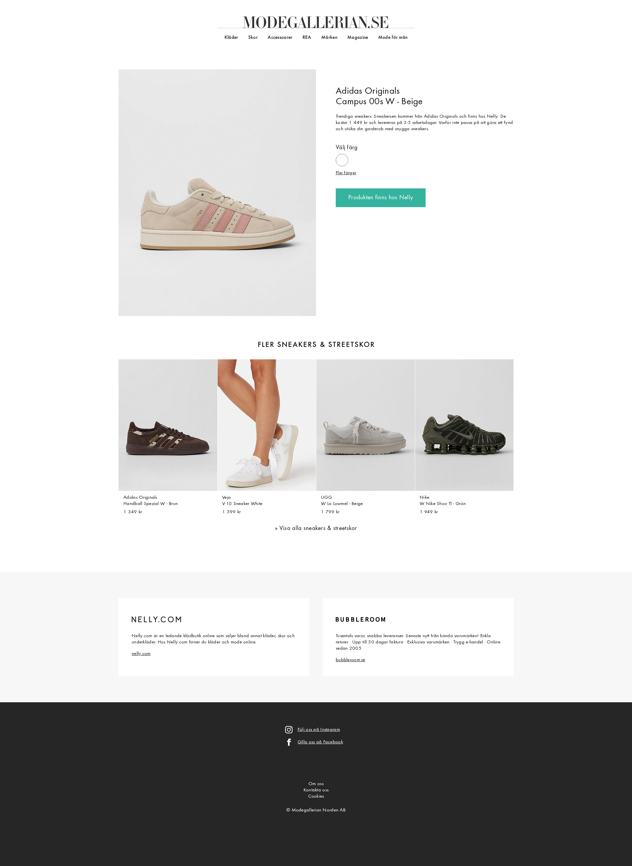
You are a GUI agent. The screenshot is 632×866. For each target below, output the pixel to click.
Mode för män (393, 37)
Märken (329, 37)
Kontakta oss (316, 790)
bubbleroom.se (350, 660)
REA (307, 37)
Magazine (357, 37)
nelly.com (141, 653)
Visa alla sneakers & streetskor (318, 528)
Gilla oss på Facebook (320, 742)
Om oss (316, 784)
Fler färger (346, 173)
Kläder (231, 37)
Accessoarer (280, 37)
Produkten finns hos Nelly (380, 198)
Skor (253, 37)
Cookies (316, 796)
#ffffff (342, 157)
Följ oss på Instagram (319, 729)
